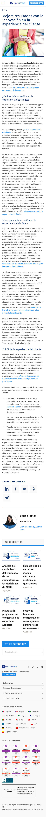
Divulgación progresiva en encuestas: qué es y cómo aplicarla (10, 617)
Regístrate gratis (36, 3)
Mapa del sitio (6, 809)
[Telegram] (6, 498)
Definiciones (8, 683)
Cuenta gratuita (9, 675)
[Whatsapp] (33, 489)
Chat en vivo (24, 672)
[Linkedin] (6, 489)
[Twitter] (24, 489)
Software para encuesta (12, 693)
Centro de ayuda (10, 672)
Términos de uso (37, 809)
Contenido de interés (11, 698)
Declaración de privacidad (22, 809)
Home (4, 10)
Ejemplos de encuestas (12, 688)
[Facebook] (15, 489)
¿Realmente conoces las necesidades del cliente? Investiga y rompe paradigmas (20, 379)
